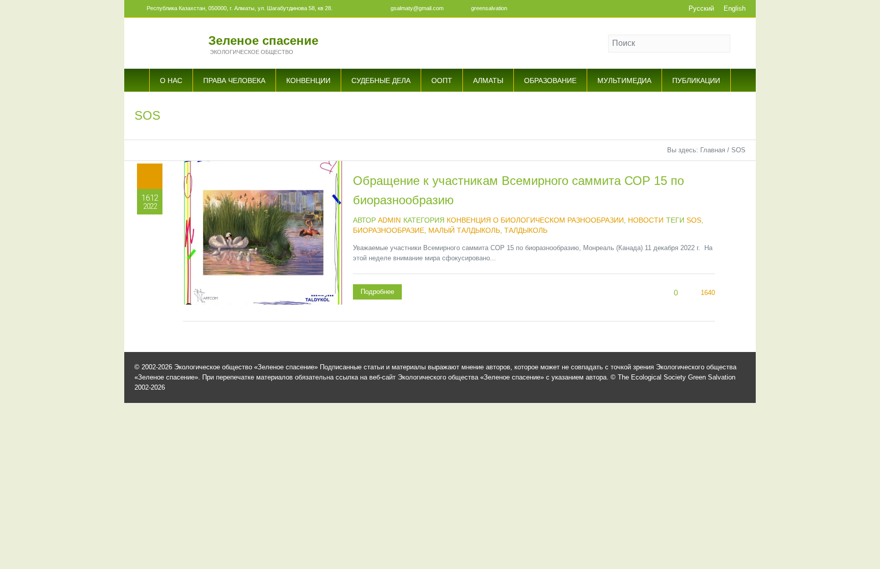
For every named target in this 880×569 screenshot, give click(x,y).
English (735, 8)
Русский (701, 8)
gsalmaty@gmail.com (417, 8)
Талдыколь (525, 230)
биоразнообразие (388, 230)
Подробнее (377, 291)
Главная (712, 150)
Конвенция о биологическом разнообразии (535, 220)
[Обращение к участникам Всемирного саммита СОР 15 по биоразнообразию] (263, 241)
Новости (646, 220)
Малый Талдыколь (464, 230)
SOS (693, 220)
